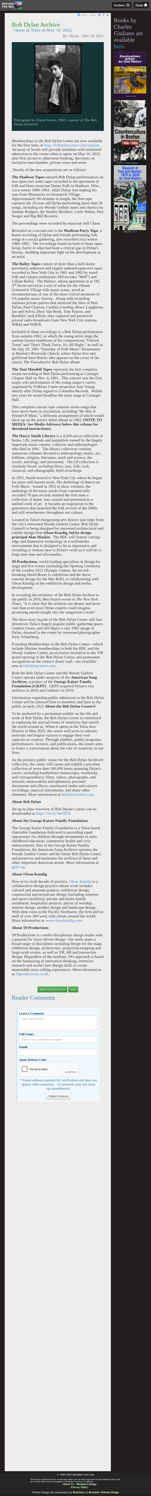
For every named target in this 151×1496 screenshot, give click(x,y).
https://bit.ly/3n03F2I (53, 813)
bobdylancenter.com (39, 666)
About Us (68, 1484)
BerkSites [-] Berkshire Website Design (96, 1492)
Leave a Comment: (31, 1013)
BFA (134, 231)
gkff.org (18, 867)
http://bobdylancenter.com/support (71, 145)
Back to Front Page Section (52, 989)
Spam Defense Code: (33, 1059)
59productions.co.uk (32, 974)
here (119, 46)
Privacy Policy (79, 1487)
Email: (23, 1047)
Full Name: (26, 1034)
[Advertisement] (57, 1288)
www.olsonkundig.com (63, 920)
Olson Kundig (80, 881)
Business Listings (86, 1484)
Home (139, 5)
